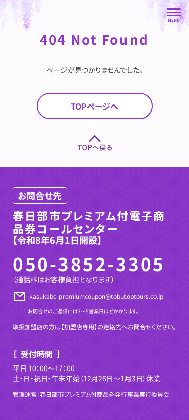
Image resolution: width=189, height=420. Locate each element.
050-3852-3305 (89, 263)
